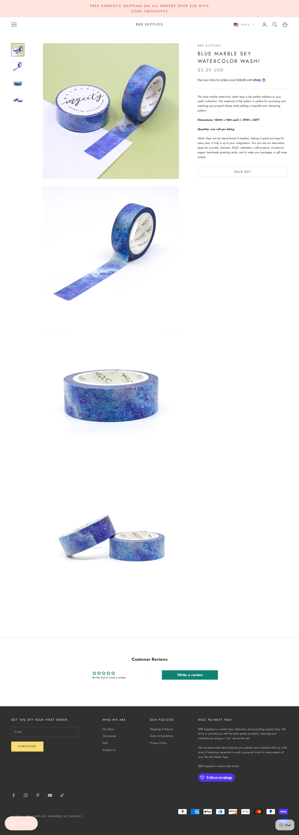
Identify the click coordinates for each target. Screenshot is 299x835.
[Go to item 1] (17, 49)
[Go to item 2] (17, 66)
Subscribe (27, 746)
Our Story (108, 729)
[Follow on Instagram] (25, 795)
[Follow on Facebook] (13, 795)
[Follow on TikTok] (62, 795)
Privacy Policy (158, 743)
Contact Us (109, 750)
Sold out (242, 171)
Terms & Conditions (161, 736)
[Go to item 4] (17, 100)
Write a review (190, 675)
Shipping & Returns (161, 729)
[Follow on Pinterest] (38, 795)
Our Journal (109, 736)
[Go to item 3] (17, 83)
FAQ (105, 743)
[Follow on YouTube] (50, 795)
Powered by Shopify (65, 816)
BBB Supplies (209, 45)
